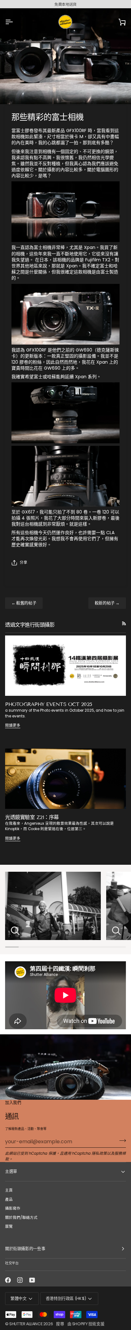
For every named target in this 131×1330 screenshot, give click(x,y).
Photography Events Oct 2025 (48, 704)
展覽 (9, 1226)
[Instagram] (20, 1280)
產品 (9, 1199)
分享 (23, 562)
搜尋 (60, 1324)
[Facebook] (8, 1280)
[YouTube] (32, 1280)
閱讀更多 (12, 725)
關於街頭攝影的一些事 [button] (25, 1248)
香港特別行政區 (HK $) (66, 1298)
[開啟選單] (14, 22)
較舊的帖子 (23, 603)
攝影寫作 (12, 1208)
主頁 (9, 1190)
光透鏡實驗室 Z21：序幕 (32, 817)
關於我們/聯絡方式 (21, 1217)
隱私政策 (99, 1153)
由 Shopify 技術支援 (86, 1324)
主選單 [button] (11, 1171)
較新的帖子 (107, 603)
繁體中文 (18, 1298)
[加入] (120, 1141)
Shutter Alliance (25, 1324)
